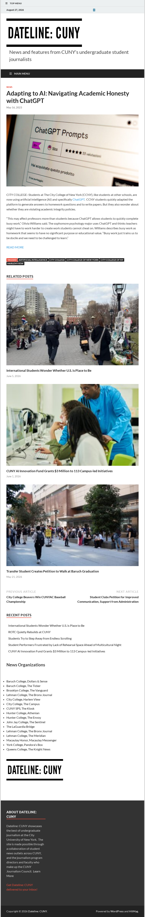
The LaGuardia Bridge (20, 726)
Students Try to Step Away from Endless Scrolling (40, 638)
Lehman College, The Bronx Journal (29, 695)
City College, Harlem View (23, 699)
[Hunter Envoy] (94, 10)
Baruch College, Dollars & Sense (26, 681)
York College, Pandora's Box (24, 744)
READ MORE (15, 247)
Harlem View (15, 263)
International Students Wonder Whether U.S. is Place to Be (48, 370)
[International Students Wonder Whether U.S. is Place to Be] (72, 325)
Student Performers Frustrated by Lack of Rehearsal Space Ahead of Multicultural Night (64, 645)
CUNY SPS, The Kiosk (20, 708)
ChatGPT (78, 199)
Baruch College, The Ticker (23, 686)
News (9, 87)
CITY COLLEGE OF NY (112, 259)
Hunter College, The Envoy (23, 717)
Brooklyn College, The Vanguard (27, 690)
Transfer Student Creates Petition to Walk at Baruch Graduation (52, 571)
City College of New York (83, 259)
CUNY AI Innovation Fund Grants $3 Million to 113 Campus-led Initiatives (59, 471)
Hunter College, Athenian (22, 713)
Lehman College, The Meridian (26, 735)
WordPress (117, 911)
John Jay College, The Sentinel (25, 722)
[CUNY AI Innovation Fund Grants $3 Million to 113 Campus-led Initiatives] (72, 426)
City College (57, 259)
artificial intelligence (33, 259)
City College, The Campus (23, 704)
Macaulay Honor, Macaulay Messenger (31, 740)
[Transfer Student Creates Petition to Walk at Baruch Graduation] (72, 526)
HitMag (133, 911)
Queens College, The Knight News (28, 749)
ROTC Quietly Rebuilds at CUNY (29, 632)
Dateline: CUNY (37, 911)
